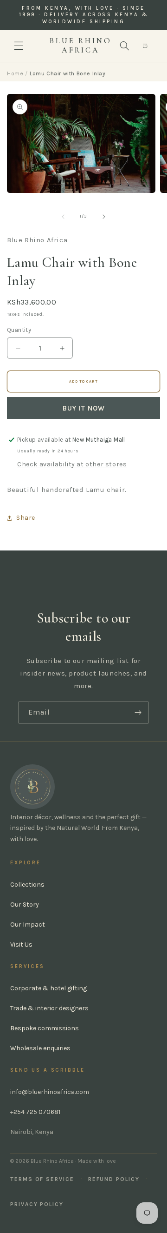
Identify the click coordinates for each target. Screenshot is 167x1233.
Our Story (24, 904)
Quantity (19, 329)
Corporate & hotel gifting (48, 988)
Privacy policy (37, 1204)
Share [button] (25, 518)
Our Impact (27, 924)
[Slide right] (104, 216)
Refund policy (114, 1179)
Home (15, 73)
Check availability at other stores (72, 464)
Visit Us (21, 944)
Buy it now (84, 408)
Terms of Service (42, 1179)
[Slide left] (63, 216)
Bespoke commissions (44, 1028)
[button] (18, 46)
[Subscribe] (138, 712)
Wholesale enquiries (40, 1048)
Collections (27, 884)
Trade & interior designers (49, 1008)
